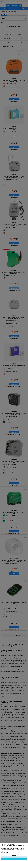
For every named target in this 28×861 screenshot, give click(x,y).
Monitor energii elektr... (11, 275)
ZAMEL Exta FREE (7, 34)
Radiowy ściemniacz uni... (11, 605)
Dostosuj (8, 852)
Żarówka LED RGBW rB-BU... (12, 134)
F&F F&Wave (21, 42)
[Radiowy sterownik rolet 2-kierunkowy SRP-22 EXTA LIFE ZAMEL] (4, 422)
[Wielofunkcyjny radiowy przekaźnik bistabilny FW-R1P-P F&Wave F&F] (4, 617)
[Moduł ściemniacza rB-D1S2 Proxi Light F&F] (4, 374)
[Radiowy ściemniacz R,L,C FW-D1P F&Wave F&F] (4, 608)
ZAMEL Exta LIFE (20, 34)
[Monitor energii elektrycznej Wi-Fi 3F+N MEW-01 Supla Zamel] (4, 518)
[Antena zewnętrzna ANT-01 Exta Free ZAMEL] (4, 464)
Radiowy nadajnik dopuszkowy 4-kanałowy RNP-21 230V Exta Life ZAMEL (14, 414)
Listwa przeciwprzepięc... (11, 563)
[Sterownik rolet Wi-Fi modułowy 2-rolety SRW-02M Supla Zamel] (4, 278)
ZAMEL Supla (7, 38)
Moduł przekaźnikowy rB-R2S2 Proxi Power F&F (14, 129)
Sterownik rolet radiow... (11, 614)
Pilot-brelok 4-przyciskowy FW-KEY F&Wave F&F (14, 603)
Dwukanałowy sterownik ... (12, 179)
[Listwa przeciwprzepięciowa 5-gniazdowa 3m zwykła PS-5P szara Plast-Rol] (4, 563)
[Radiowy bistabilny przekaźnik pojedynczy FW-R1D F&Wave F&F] (4, 320)
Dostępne (9, 51)
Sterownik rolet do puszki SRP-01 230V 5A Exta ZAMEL (14, 462)
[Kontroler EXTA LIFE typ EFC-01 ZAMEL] (4, 419)
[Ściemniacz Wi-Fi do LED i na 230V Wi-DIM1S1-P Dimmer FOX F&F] (4, 227)
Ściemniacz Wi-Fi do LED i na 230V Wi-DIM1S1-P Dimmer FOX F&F (14, 81)
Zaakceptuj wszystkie (14, 858)
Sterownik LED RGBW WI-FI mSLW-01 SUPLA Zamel (14, 513)
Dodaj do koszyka (14, 99)
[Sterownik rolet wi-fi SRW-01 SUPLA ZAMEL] (4, 515)
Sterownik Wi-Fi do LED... (11, 230)
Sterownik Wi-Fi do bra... (11, 89)
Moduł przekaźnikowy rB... (11, 371)
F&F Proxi (7, 42)
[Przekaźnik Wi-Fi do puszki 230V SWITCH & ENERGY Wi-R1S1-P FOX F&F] (4, 83)
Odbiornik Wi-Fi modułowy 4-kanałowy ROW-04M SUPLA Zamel (14, 273)
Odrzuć (14, 855)
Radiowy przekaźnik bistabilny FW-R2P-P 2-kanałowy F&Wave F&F (14, 318)
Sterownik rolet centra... (11, 472)
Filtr (22, 51)
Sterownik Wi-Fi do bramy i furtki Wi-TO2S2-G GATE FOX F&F (14, 225)
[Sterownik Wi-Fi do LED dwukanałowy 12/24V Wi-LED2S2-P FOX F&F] (4, 230)
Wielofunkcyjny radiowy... (11, 616)
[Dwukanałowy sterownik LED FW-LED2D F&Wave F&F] (4, 182)
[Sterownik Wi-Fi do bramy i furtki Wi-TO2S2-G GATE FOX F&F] (4, 89)
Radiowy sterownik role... (11, 422)
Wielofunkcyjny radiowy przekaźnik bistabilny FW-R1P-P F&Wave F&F (14, 177)
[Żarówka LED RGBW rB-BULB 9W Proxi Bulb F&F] (4, 134)
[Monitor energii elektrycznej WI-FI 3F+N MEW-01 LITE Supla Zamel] (4, 275)
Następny (18, 635)
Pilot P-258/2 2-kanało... (11, 467)
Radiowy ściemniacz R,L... (11, 608)
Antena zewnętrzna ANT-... (12, 464)
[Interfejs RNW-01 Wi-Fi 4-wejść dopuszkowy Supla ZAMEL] (4, 521)
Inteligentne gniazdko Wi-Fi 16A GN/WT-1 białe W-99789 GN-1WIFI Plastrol (14, 561)
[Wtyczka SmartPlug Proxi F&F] (4, 131)
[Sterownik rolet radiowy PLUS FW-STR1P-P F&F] (4, 614)
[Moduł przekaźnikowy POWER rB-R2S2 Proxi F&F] (4, 371)
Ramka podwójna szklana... (12, 416)
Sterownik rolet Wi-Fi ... (11, 86)
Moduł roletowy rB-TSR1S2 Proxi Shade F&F (14, 365)
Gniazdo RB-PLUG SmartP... (12, 131)
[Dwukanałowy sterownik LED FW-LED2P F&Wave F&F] (4, 179)
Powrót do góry (21, 641)
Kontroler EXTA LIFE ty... (11, 419)
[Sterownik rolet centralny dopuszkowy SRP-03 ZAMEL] (4, 473)
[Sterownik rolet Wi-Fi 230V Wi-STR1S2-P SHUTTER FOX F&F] (4, 86)
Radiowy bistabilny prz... (11, 320)
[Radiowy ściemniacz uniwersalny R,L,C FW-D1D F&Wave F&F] (4, 606)
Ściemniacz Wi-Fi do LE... (11, 227)
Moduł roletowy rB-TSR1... (11, 137)
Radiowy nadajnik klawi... (11, 185)
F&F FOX (20, 38)
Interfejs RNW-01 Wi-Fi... (11, 520)
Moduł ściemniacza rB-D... (11, 374)
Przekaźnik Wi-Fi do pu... (11, 83)
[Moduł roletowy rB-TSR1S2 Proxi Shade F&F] (4, 137)
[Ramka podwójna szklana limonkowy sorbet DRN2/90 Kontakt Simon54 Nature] (4, 416)
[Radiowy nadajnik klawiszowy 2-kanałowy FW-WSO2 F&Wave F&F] (4, 185)
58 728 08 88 (8, 1)
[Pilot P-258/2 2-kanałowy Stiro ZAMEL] (4, 467)
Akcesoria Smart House (7, 46)
